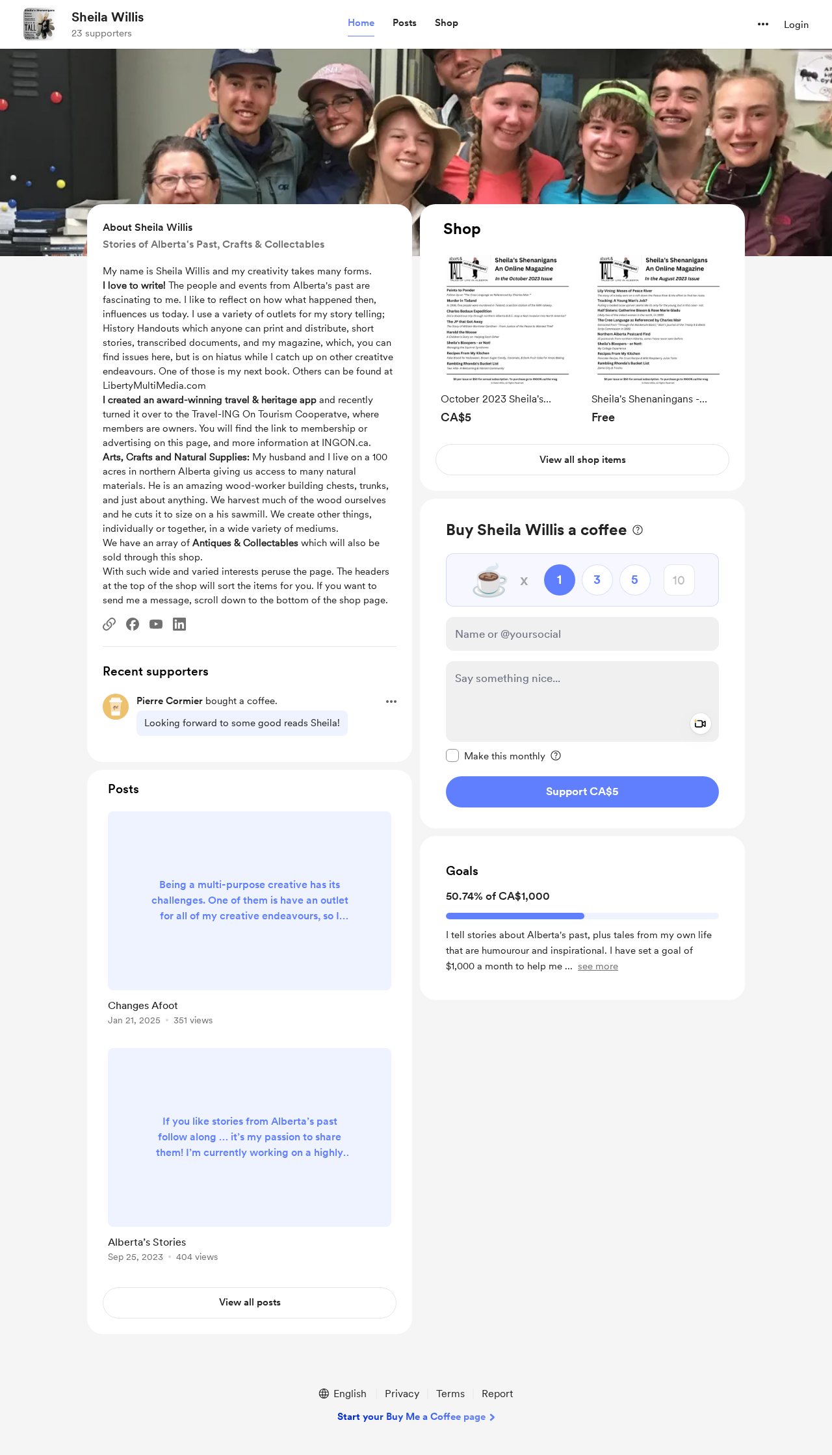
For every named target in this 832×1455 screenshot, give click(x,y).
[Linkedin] (179, 624)
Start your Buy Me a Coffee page (411, 1416)
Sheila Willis (108, 17)
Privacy (402, 1393)
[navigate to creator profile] (39, 24)
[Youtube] (156, 624)
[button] (361, 23)
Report (497, 1393)
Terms (450, 1393)
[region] (582, 347)
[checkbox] (495, 755)
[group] (507, 338)
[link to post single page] (249, 920)
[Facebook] (132, 624)
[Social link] (109, 624)
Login (796, 25)
